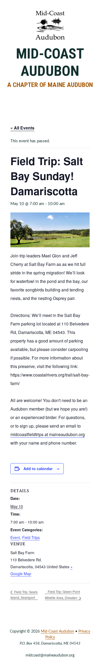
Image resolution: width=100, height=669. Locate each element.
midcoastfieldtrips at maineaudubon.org (47, 434)
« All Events (22, 128)
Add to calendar (38, 468)
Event (15, 537)
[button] (50, 96)
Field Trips (31, 537)
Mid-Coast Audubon (50, 62)
